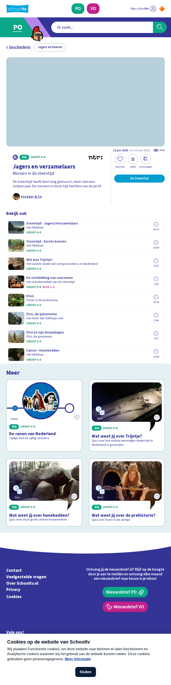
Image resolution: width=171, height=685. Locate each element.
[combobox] (102, 27)
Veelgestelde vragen (26, 577)
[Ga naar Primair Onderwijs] (20, 27)
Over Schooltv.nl (22, 583)
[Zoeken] (160, 27)
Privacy (13, 590)
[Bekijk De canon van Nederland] (44, 415)
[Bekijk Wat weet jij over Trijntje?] (127, 415)
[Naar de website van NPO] (162, 9)
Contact (14, 570)
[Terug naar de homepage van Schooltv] (17, 8)
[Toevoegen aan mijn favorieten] (77, 417)
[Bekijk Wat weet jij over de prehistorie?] (127, 492)
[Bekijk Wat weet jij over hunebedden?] (44, 492)
